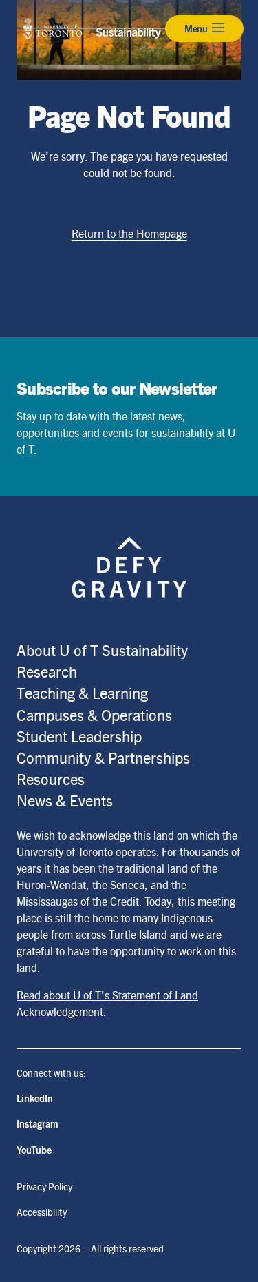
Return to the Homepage (129, 233)
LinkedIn (35, 1098)
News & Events (65, 800)
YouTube (34, 1149)
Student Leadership (79, 736)
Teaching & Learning (82, 692)
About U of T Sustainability (102, 650)
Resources (51, 778)
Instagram (37, 1123)
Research (47, 671)
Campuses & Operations (94, 714)
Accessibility (42, 1211)
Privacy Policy (44, 1186)
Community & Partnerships (103, 757)
